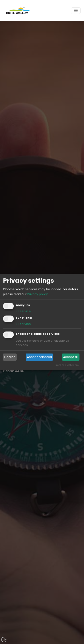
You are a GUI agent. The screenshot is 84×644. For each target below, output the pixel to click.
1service (23, 311)
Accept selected (39, 357)
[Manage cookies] (4, 640)
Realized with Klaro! (67, 365)
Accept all (70, 357)
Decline (10, 357)
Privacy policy (37, 294)
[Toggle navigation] (76, 10)
